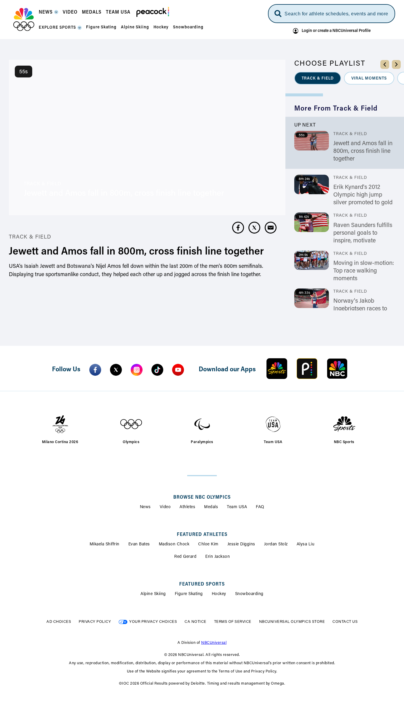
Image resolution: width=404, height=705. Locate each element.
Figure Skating (189, 594)
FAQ (260, 507)
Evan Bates (139, 544)
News (145, 507)
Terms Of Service (232, 622)
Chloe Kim (208, 544)
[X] (116, 370)
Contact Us (345, 622)
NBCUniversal (214, 643)
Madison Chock (174, 544)
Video (165, 507)
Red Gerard (185, 557)
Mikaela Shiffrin (104, 544)
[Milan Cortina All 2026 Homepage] (24, 19)
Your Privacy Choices (153, 622)
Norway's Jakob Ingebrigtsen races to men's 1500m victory (360, 309)
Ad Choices (58, 622)
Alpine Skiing (153, 594)
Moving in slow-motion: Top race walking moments (363, 271)
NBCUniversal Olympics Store (292, 622)
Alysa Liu (306, 544)
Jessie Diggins (241, 544)
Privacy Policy (95, 622)
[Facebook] (95, 370)
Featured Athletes (202, 535)
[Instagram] (137, 370)
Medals (211, 507)
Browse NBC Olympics (202, 497)
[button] (48, 14)
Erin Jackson (217, 557)
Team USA (237, 507)
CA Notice (195, 622)
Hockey (219, 594)
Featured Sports (202, 584)
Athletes (187, 507)
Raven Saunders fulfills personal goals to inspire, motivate (362, 233)
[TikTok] (157, 370)
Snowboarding (249, 594)
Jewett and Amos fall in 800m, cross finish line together (362, 151)
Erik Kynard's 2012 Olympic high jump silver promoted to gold (362, 195)
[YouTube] (178, 370)
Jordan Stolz (276, 544)
